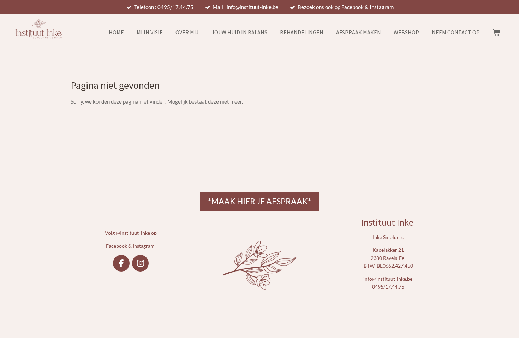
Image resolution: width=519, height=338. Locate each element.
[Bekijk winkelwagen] (496, 32)
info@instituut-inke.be (387, 279)
